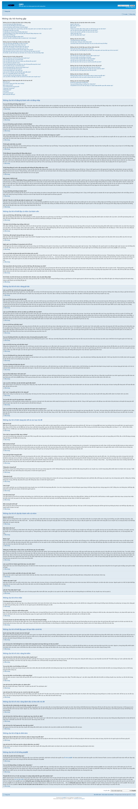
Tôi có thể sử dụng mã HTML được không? (13, 83)
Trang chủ (7, 11)
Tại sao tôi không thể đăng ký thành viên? (13, 36)
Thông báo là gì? (7, 89)
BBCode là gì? (6, 82)
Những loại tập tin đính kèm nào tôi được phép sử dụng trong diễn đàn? (87, 75)
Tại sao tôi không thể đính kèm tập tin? (12, 68)
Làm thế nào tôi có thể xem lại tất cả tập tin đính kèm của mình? (85, 77)
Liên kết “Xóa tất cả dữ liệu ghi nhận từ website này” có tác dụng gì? (19, 38)
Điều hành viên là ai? (75, 25)
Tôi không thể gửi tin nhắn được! (78, 40)
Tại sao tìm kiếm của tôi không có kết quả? (80, 57)
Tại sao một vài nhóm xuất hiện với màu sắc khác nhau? (84, 32)
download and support (79, 798)
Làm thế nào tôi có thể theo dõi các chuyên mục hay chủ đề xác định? (87, 68)
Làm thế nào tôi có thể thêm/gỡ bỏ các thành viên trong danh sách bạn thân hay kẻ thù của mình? (94, 50)
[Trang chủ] (11, 5)
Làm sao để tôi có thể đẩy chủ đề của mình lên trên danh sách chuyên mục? (22, 76)
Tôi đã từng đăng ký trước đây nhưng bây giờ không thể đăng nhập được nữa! (22, 33)
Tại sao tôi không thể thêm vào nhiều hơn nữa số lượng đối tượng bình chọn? (22, 64)
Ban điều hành (97, 794)
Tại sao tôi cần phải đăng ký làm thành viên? (14, 25)
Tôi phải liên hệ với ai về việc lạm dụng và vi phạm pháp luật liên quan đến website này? (91, 85)
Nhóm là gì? (73, 27)
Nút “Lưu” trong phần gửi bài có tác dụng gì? (14, 73)
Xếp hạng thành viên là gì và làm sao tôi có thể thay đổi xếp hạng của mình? (21, 51)
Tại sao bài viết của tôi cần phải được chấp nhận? (15, 75)
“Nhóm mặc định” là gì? (76, 33)
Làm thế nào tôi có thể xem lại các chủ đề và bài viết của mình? (85, 61)
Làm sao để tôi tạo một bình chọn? (11, 62)
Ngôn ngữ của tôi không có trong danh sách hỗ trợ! (15, 48)
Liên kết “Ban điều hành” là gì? (77, 35)
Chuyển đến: (107, 790)
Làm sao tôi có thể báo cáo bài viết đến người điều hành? (17, 72)
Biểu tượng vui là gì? (8, 85)
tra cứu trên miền (19, 779)
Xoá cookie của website (108, 794)
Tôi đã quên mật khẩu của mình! (11, 30)
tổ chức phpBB (68, 757)
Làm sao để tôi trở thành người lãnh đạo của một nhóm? (84, 30)
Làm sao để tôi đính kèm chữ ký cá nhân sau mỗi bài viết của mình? (19, 61)
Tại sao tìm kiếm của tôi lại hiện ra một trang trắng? (82, 58)
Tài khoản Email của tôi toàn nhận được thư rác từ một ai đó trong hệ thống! (88, 43)
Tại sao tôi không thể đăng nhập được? (12, 24)
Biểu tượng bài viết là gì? (9, 94)
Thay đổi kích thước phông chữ (133, 11)
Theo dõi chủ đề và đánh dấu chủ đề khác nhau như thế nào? (85, 67)
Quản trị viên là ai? (74, 24)
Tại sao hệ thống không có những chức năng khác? (83, 84)
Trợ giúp (125, 14)
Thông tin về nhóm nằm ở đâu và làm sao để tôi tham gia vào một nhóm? (88, 28)
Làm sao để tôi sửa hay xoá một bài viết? (13, 59)
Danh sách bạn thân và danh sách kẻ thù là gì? (81, 48)
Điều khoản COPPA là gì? (9, 35)
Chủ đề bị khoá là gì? (8, 92)
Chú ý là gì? (6, 91)
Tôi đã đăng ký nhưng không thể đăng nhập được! (15, 32)
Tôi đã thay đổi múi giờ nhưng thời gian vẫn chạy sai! (16, 46)
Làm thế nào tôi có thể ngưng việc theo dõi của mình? (83, 70)
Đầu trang (7, 109)
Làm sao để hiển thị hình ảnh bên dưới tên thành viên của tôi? (18, 49)
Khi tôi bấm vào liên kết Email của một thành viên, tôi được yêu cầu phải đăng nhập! (23, 52)
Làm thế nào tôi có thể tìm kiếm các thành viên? (82, 60)
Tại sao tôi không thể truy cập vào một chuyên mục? (16, 67)
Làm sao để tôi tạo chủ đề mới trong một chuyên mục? (16, 58)
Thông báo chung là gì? (9, 88)
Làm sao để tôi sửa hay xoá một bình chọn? (14, 65)
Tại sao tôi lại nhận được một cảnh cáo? (13, 70)
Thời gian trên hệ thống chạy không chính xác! (14, 45)
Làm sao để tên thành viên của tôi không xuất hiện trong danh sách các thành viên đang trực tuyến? (27, 28)
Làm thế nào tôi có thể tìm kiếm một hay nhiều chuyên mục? (85, 55)
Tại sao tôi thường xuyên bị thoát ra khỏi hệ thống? (15, 27)
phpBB (63, 797)
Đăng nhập (132, 14)
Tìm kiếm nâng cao (130, 7)
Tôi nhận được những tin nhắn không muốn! (81, 41)
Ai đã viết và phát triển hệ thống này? (79, 82)
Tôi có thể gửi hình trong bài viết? (11, 86)
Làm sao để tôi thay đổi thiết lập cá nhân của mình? (15, 43)
